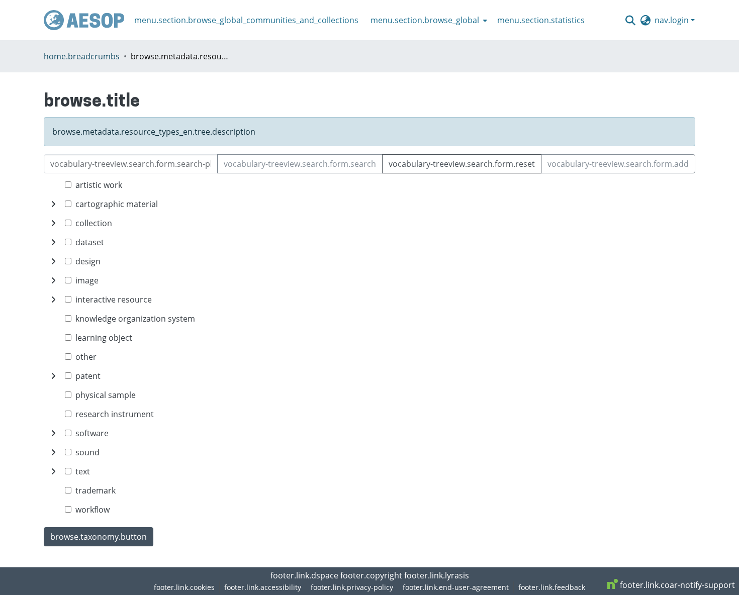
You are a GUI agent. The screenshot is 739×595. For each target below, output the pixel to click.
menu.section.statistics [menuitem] (541, 20)
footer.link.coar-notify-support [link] (676, 584)
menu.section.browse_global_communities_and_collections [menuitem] (246, 20)
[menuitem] (427, 20)
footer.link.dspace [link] (304, 575)
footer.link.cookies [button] (184, 587)
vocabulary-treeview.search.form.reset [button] (462, 163)
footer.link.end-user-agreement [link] (456, 587)
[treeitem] (369, 204)
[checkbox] (68, 184)
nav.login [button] (673, 20)
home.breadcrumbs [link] (82, 56)
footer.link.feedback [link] (551, 587)
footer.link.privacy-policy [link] (352, 587)
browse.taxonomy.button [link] (98, 536)
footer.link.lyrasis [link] (436, 575)
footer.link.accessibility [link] (262, 587)
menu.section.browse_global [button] (425, 20)
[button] (84, 20)
